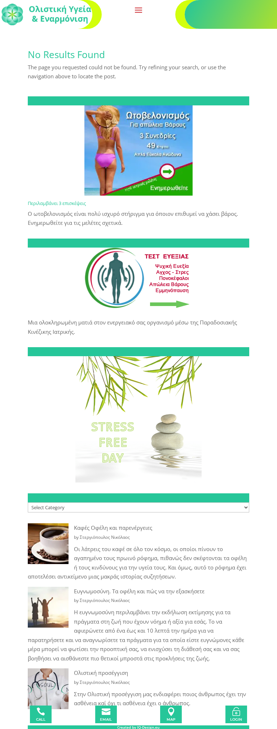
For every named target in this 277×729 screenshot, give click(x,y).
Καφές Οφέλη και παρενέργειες (113, 527)
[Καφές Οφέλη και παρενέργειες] (48, 545)
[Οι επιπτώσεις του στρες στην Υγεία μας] (138, 419)
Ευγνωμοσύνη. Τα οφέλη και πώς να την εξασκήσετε (139, 591)
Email (106, 719)
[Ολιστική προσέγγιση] (48, 690)
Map (171, 719)
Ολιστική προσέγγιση (101, 672)
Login (236, 719)
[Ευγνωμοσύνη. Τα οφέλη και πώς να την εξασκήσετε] (48, 608)
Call (40, 719)
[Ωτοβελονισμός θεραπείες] (138, 150)
